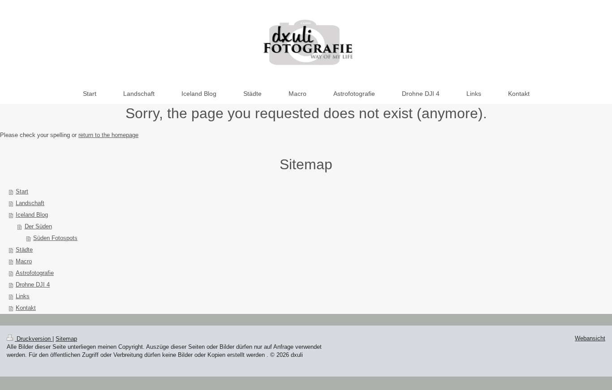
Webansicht (590, 338)
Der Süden (38, 226)
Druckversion (33, 338)
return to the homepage (108, 135)
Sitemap (66, 338)
